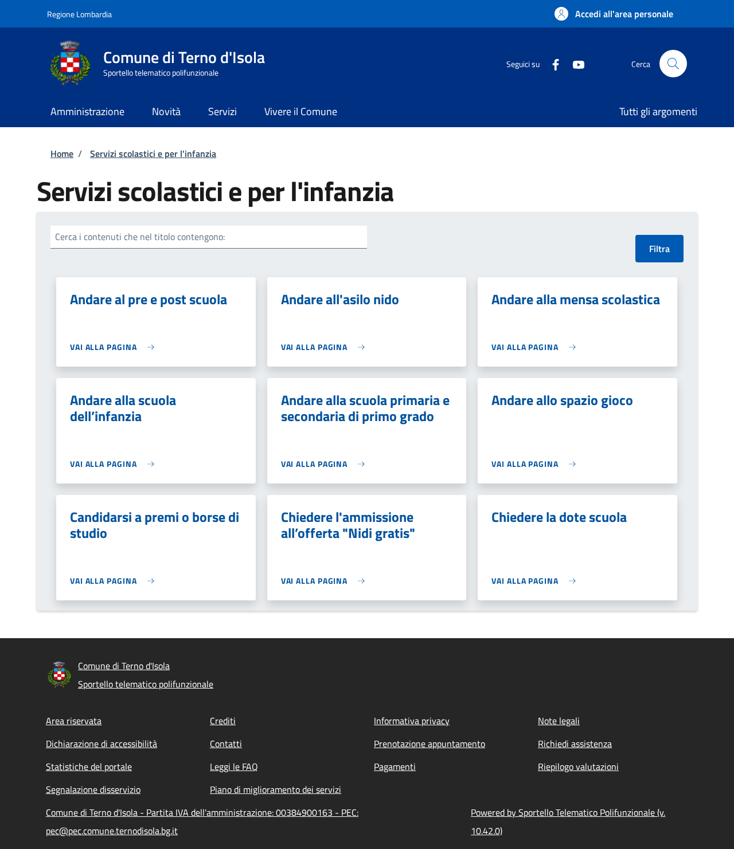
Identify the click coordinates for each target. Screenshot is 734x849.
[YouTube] (574, 63)
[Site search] (673, 63)
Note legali (559, 721)
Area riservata (73, 721)
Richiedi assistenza (575, 743)
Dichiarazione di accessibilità (101, 743)
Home (61, 153)
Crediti (223, 721)
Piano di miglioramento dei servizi (275, 789)
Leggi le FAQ (234, 766)
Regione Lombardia (79, 14)
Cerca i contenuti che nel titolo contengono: (140, 236)
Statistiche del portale (89, 766)
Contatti (226, 743)
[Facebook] (551, 63)
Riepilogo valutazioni (578, 766)
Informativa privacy (412, 721)
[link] (115, 347)
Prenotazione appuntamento (429, 743)
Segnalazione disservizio (93, 789)
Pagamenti (395, 766)
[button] (614, 13)
